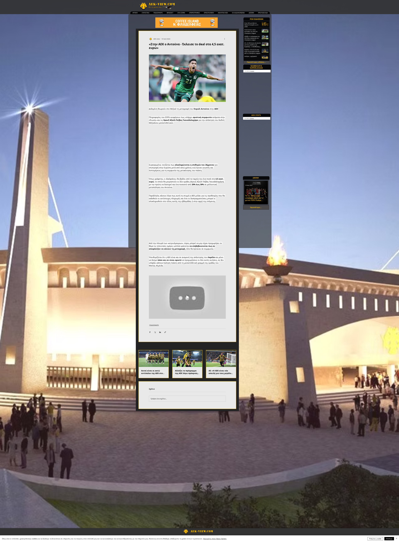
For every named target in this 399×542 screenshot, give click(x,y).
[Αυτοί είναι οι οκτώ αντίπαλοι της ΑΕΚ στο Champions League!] (154, 358)
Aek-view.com (162, 4)
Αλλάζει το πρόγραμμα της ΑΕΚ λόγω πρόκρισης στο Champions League (186, 372)
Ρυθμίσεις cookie (375, 539)
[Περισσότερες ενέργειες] (224, 39)
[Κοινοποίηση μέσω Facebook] (150, 332)
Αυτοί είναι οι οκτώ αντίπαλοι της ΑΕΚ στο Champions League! (152, 372)
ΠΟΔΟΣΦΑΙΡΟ (154, 325)
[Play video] (187, 297)
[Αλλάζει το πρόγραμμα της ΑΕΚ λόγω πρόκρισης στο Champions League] (187, 358)
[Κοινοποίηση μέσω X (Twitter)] (155, 332)
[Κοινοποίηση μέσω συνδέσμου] (165, 332)
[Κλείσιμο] (396, 538)
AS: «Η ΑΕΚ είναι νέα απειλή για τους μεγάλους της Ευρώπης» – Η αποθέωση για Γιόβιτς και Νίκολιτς (221, 372)
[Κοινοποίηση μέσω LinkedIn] (160, 332)
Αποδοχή (389, 539)
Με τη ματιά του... (155, 7)
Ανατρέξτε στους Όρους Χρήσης (215, 539)
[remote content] (187, 145)
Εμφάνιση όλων (230, 346)
